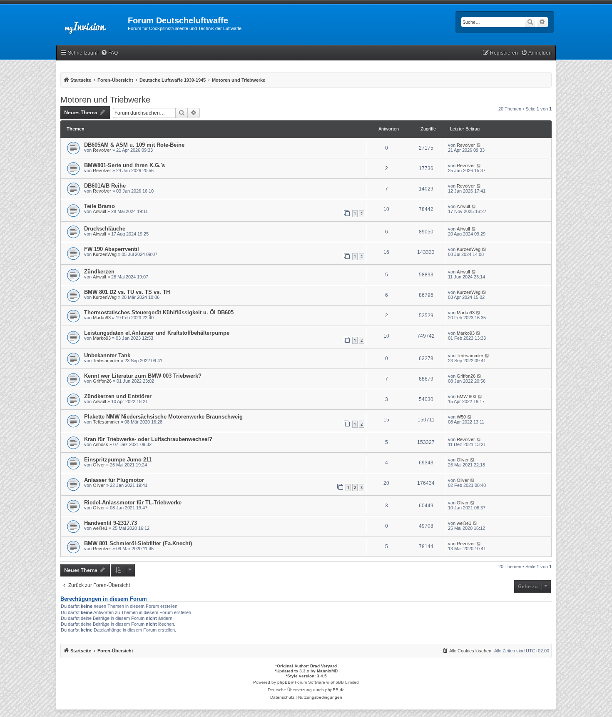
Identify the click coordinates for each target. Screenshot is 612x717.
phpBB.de (335, 689)
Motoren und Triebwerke (105, 99)
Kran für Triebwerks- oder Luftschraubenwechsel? (148, 439)
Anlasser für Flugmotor (114, 480)
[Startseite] (92, 23)
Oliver (99, 464)
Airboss (100, 444)
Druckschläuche (104, 229)
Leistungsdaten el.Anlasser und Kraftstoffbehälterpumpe (156, 333)
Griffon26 (102, 381)
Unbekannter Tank (107, 355)
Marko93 (102, 317)
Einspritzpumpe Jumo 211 (118, 459)
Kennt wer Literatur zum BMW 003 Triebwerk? (143, 376)
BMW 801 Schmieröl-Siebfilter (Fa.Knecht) (138, 543)
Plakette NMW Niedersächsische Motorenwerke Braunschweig (163, 417)
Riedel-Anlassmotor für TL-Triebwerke (133, 502)
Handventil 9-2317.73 (110, 523)
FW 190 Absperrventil (111, 249)
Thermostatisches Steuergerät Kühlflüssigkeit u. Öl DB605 (159, 312)
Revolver (102, 150)
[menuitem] (109, 53)
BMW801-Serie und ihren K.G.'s (124, 165)
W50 (461, 416)
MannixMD (327, 671)
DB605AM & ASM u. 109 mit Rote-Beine (134, 145)
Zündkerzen (99, 271)
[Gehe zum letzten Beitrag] (479, 145)
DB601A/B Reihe (105, 186)
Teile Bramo (99, 206)
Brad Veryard (323, 666)
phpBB (284, 682)
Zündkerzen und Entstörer (118, 396)
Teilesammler (106, 360)
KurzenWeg (105, 254)
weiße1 (100, 528)
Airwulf (99, 211)
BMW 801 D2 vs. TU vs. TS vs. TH (127, 292)
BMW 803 (466, 396)
